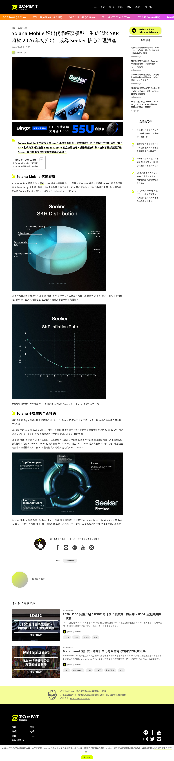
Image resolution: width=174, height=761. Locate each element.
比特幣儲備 (110, 670)
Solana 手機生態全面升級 (26, 166)
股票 (121, 670)
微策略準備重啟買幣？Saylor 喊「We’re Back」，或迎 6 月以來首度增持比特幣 (145, 91)
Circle (67, 637)
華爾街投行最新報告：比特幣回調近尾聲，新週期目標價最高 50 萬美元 (148, 148)
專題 (137, 7)
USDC (76, 637)
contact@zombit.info (80, 698)
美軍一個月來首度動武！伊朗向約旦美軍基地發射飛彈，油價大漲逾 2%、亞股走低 (145, 77)
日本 (89, 670)
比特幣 (98, 670)
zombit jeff (22, 52)
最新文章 (22, 27)
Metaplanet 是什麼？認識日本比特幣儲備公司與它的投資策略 (104, 651)
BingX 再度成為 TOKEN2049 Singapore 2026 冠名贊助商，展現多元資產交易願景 (145, 104)
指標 (111, 7)
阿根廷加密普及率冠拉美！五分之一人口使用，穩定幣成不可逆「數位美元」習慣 (145, 50)
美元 (95, 637)
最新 (102, 7)
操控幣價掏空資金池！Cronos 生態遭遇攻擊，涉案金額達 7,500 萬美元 (144, 64)
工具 (94, 7)
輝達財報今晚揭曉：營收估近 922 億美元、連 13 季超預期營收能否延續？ (148, 162)
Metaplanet (77, 670)
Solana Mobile (70, 560)
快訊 (120, 7)
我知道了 (87, 757)
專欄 (129, 7)
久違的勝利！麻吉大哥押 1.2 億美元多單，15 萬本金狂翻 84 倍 (148, 133)
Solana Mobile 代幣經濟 (26, 163)
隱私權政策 (18, 740)
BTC (66, 670)
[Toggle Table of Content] (40, 159)
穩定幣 (86, 637)
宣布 (42, 183)
